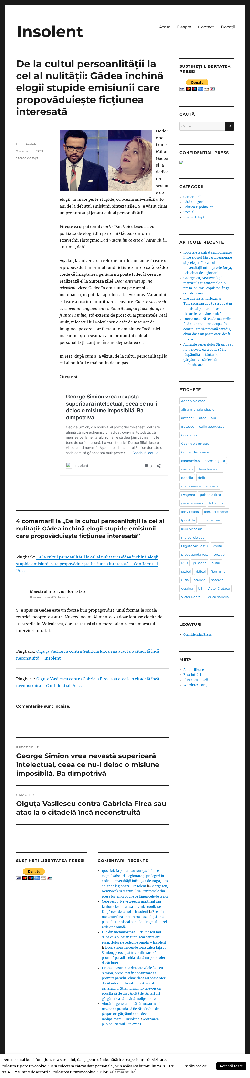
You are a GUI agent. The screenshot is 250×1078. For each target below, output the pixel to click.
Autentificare (193, 670)
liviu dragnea (210, 520)
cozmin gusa (215, 461)
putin (215, 563)
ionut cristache (216, 512)
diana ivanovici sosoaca (200, 486)
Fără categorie (194, 202)
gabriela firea (210, 495)
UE (200, 588)
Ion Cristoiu (190, 512)
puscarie (200, 563)
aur (213, 418)
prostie (219, 554)
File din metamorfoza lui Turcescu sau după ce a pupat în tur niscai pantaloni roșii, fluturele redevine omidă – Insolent (134, 937)
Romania (218, 571)
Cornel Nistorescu (195, 452)
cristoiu (187, 469)
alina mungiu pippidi (198, 409)
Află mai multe (122, 1072)
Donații (228, 27)
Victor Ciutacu (219, 588)
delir (201, 478)
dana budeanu (210, 469)
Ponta (217, 546)
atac (202, 418)
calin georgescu (212, 426)
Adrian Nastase (193, 401)
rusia (185, 580)
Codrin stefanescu (195, 443)
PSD (184, 563)
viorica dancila (217, 597)
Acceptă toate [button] (231, 1066)
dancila (187, 478)
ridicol (201, 571)
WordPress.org (195, 685)
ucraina (187, 588)
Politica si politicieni (199, 207)
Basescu (187, 426)
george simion (192, 503)
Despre (184, 27)
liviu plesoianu (193, 529)
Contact (206, 27)
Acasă (164, 27)
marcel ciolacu (193, 537)
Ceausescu (189, 435)
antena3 (187, 418)
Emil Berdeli (26, 144)
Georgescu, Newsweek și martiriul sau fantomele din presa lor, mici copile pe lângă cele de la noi (135, 891)
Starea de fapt (27, 158)
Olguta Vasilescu (194, 546)
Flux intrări (192, 675)
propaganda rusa (195, 554)
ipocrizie (188, 520)
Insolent (50, 31)
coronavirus (190, 461)
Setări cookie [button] (196, 1066)
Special (188, 212)
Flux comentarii (195, 680)
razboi (186, 571)
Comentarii (192, 197)
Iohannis (216, 503)
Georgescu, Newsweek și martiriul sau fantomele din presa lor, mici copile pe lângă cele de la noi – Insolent (131, 906)
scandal (200, 580)
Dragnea (188, 495)
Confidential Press (197, 635)
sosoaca (217, 580)
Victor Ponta (191, 597)
